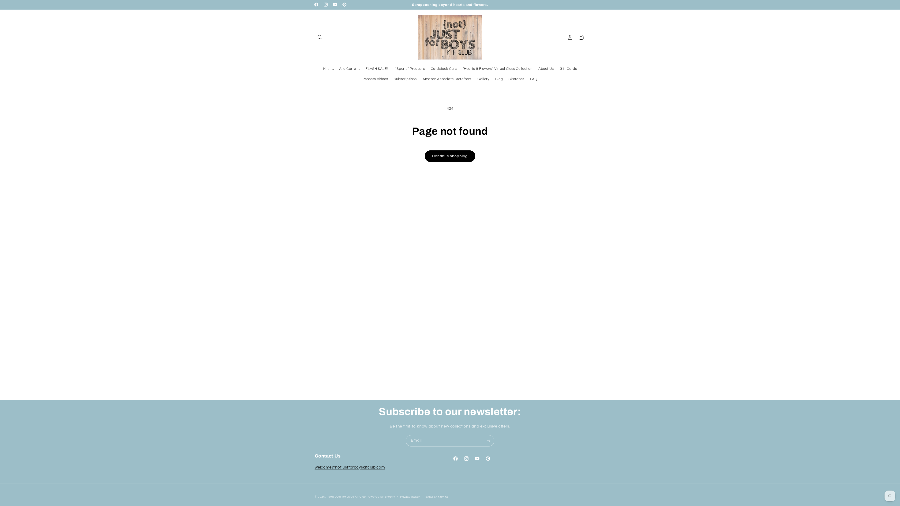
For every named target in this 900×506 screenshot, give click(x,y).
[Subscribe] (488, 440)
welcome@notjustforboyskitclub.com (350, 467)
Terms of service (436, 497)
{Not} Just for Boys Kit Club (346, 496)
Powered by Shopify (381, 496)
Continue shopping (450, 156)
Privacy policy (410, 497)
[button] (320, 37)
